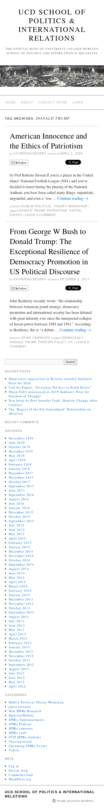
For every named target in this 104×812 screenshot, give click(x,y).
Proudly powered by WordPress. (75, 801)
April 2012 (17, 686)
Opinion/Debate (21, 715)
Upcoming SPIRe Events (28, 746)
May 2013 (17, 629)
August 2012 (19, 669)
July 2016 (17, 503)
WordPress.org (20, 779)
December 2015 (21, 512)
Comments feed (21, 775)
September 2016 (21, 495)
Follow (22, 162)
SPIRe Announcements (27, 719)
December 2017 (21, 473)
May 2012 (17, 682)
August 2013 (19, 616)
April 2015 (17, 538)
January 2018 (19, 468)
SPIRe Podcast (20, 724)
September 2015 (21, 521)
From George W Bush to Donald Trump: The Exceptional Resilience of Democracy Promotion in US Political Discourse (49, 251)
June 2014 (17, 573)
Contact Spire (53, 102)
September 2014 (21, 564)
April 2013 (17, 634)
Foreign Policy (52, 342)
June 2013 (17, 625)
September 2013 (21, 612)
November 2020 (21, 438)
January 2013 (19, 647)
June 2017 (17, 490)
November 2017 (21, 477)
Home (10, 102)
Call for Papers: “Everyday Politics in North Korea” (50, 387)
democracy (72, 338)
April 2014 (17, 582)
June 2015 (17, 529)
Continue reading (72, 198)
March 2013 (18, 638)
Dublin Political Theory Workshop (54, 206)
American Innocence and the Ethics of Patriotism (48, 140)
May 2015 (17, 534)
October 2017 (19, 482)
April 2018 (17, 460)
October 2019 (19, 447)
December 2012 (21, 651)
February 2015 (20, 542)
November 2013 (21, 603)
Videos (14, 750)
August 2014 (19, 569)
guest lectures (20, 706)
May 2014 (17, 577)
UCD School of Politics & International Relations (52, 25)
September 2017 (21, 486)
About (27, 102)
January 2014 (19, 595)
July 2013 (17, 621)
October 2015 (19, 516)
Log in (14, 766)
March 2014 (18, 586)
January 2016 (19, 508)
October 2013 (19, 608)
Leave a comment (40, 215)
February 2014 (20, 590)
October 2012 (19, 660)
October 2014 (19, 560)
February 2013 (20, 643)
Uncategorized (20, 741)
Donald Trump (32, 210)
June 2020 (17, 442)
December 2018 (21, 451)
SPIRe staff (17, 733)
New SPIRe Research (25, 711)
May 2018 (17, 455)
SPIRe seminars (35, 338)
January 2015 (19, 547)
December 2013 (21, 599)
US (70, 342)
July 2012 (17, 673)
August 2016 (19, 499)
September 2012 (21, 664)
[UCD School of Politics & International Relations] (52, 78)
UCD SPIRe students (25, 737)
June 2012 (17, 677)
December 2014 (21, 551)
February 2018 (20, 464)
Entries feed (18, 770)
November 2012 (21, 656)
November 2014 (21, 556)
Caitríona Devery (30, 153)
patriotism (57, 210)
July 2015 (17, 525)
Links (78, 102)
